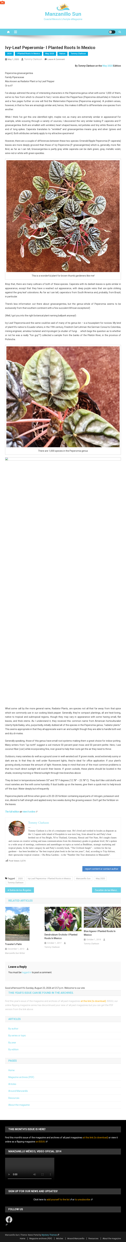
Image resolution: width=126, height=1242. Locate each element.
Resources (13, 1098)
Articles (12, 1084)
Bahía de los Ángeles (20, 890)
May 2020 (49, 53)
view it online (28, 811)
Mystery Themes (49, 1235)
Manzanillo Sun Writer (15, 953)
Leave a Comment (56, 59)
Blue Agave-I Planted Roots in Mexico (100, 933)
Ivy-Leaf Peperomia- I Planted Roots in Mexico (49, 878)
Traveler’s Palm (13, 944)
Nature (62, 53)
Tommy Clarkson (78, 53)
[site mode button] (112, 32)
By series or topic (17, 1035)
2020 (9, 53)
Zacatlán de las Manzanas (108, 890)
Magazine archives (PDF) (21, 1077)
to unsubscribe (82, 1199)
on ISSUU (40, 1141)
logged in (26, 972)
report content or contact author (101, 869)
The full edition (12, 811)
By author (13, 1028)
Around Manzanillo (18, 1091)
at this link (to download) (93, 1001)
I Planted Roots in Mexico (28, 53)
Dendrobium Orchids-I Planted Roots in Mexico (60, 936)
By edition (13, 1049)
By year (12, 1042)
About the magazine (19, 1105)
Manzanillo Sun (63, 14)
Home (11, 1070)
